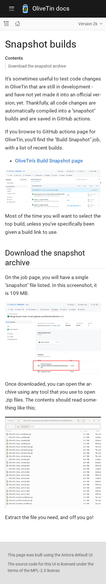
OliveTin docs (50, 9)
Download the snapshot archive (37, 66)
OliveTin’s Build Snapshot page (49, 161)
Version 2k (87, 23)
